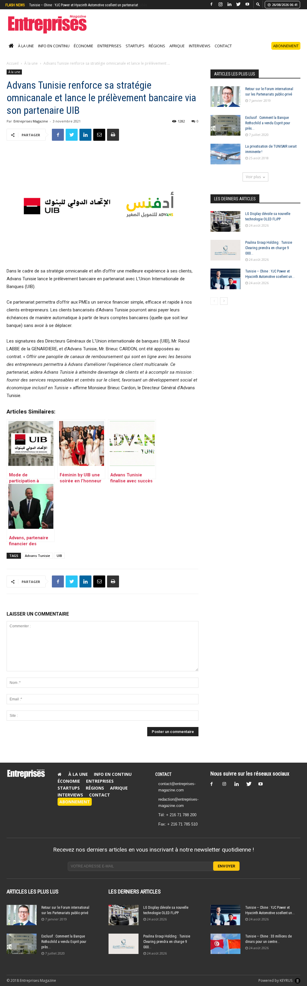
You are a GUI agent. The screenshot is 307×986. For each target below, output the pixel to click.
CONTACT (163, 780)
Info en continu (54, 52)
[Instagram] (220, 4)
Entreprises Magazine (30, 127)
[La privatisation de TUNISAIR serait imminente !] (225, 160)
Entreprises (109, 52)
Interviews (199, 52)
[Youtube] (247, 4)
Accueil (13, 69)
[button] (258, 4)
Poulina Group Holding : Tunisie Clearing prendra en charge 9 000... (268, 254)
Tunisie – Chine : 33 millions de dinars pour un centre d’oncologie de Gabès (85, 5)
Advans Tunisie (37, 562)
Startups (135, 52)
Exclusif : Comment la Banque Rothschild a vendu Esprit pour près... (267, 129)
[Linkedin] (229, 4)
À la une (26, 52)
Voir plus (253, 183)
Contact (223, 52)
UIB (59, 562)
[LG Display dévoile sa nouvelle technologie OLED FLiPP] (225, 227)
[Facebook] (211, 4)
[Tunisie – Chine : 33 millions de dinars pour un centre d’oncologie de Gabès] (225, 950)
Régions (157, 52)
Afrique (177, 52)
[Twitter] (238, 4)
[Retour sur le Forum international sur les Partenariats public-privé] (225, 103)
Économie (83, 52)
